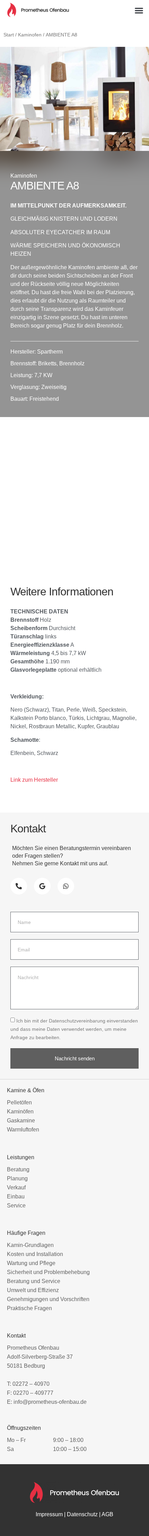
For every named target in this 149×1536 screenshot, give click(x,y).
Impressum (49, 1514)
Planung (17, 1178)
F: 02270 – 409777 (30, 1393)
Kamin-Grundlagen (30, 1245)
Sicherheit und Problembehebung (48, 1272)
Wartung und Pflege (31, 1263)
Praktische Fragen (29, 1308)
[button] (139, 10)
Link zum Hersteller (34, 780)
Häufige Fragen (26, 1233)
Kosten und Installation (35, 1254)
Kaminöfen (20, 1111)
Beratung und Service (33, 1281)
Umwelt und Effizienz (33, 1290)
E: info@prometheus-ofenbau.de (47, 1402)
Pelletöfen (19, 1102)
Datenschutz (82, 1514)
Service (16, 1205)
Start (8, 34)
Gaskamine (21, 1120)
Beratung (18, 1169)
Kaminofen (30, 34)
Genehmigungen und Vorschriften (48, 1299)
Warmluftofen (23, 1129)
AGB (107, 1514)
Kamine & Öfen (25, 1090)
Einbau (16, 1196)
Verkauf (16, 1187)
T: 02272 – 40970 (28, 1384)
